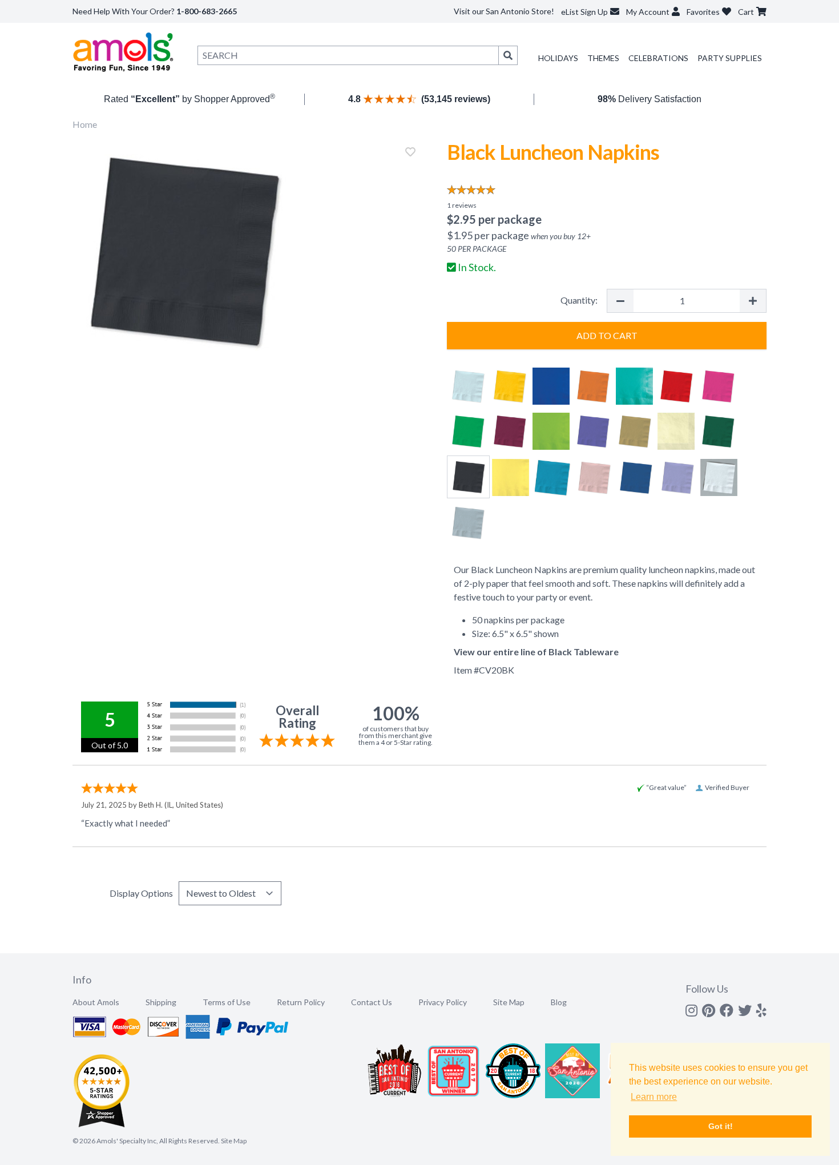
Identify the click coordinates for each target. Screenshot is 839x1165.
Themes (603, 58)
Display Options (141, 893)
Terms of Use (227, 1002)
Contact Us (371, 1002)
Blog (559, 1002)
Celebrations (658, 58)
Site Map (509, 1002)
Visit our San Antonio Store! (504, 11)
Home (84, 124)
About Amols (95, 1002)
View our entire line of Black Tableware (536, 651)
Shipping (161, 1002)
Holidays (558, 58)
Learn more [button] (654, 1097)
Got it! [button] (720, 1126)
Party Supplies (729, 58)
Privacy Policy (442, 1002)
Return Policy (301, 1002)
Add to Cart (607, 335)
